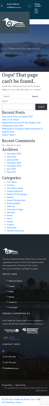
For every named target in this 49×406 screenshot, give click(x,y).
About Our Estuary (15, 281)
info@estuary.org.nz (11, 368)
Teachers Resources (15, 230)
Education (11, 212)
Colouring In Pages (15, 209)
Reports (10, 197)
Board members (13, 203)
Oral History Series (15, 188)
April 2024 (11, 156)
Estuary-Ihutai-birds (15, 191)
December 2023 (14, 162)
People (10, 221)
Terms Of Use (20, 385)
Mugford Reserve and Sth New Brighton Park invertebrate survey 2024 (21, 124)
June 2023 (11, 168)
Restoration (11, 227)
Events (9, 215)
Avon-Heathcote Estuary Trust (22, 399)
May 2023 (11, 171)
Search (5, 101)
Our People (13, 307)
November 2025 (14, 153)
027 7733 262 (10, 356)
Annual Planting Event (16, 200)
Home (12, 48)
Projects (10, 224)
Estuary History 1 (9, 134)
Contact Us (13, 302)
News (9, 218)
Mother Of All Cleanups (17, 194)
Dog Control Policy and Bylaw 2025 (17, 116)
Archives (10, 185)
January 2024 (12, 159)
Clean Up (11, 206)
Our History (12, 182)
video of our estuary (10, 119)
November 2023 (14, 165)
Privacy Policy (7, 385)
